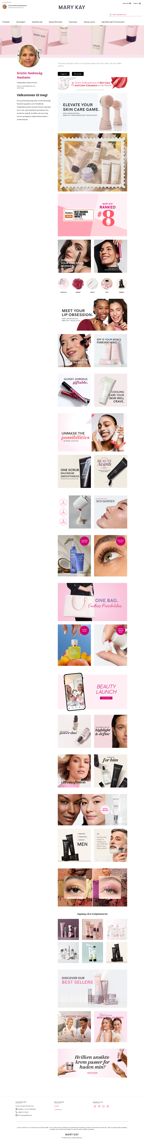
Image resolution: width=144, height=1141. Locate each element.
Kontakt (56, 1106)
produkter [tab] (6, 22)
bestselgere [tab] (20, 22)
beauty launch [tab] (89, 22)
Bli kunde (77, 74)
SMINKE (78, 292)
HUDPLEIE (63, 292)
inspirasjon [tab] (73, 22)
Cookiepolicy (58, 1109)
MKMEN (121, 292)
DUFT (107, 292)
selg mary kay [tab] (37, 22)
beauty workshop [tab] (55, 22)
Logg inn (63, 74)
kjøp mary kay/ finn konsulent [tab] (113, 22)
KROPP (92, 292)
